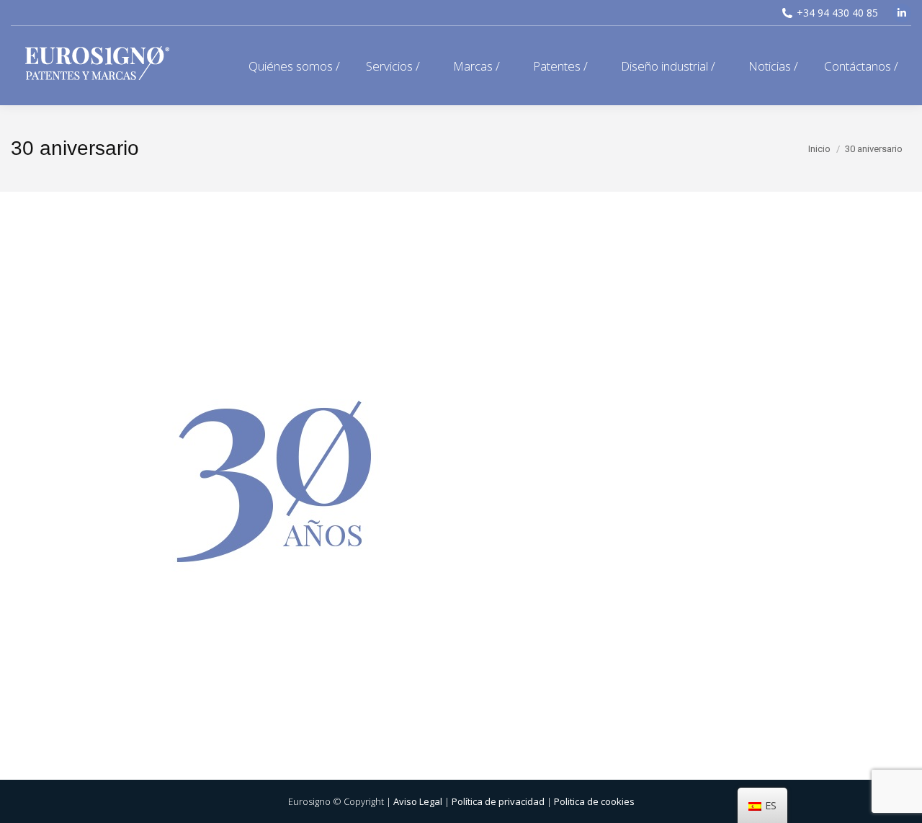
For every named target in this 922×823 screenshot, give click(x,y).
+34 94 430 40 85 (837, 12)
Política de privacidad (498, 801)
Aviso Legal (417, 801)
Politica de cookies (594, 801)
